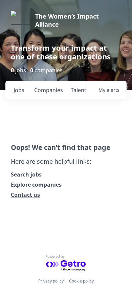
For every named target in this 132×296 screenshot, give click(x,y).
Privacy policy (51, 281)
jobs (19, 90)
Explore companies (36, 184)
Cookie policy (81, 281)
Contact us (25, 194)
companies (48, 90)
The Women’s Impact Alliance (67, 20)
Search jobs (26, 174)
